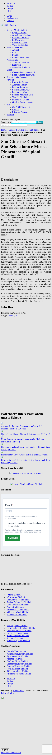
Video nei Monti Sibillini (17, 612)
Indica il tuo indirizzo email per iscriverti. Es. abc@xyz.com (21, 518)
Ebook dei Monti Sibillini (18, 635)
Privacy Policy (7, 693)
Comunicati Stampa (15, 607)
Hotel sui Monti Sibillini (17, 669)
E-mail (8, 505)
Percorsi (10, 80)
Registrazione (13, 18)
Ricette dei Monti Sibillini (18, 609)
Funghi (15, 55)
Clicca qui (12, 315)
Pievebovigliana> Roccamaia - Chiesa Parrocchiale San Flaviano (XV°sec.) (25, 461)
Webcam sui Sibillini (16, 597)
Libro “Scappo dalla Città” (23, 75)
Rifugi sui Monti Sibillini (17, 671)
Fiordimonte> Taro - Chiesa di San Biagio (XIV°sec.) (24, 455)
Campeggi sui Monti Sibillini (19, 664)
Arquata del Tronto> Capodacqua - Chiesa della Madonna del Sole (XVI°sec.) (22, 427)
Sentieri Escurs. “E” (21, 90)
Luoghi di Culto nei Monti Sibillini (24, 130)
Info (8, 104)
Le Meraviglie (18, 40)
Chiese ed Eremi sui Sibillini (19, 630)
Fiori (14, 52)
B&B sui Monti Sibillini (17, 661)
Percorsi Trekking (20, 87)
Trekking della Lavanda (17, 77)
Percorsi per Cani (19, 92)
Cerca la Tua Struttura (16, 651)
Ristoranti (16, 65)
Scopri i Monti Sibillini (17, 30)
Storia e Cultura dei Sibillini (19, 602)
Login (9, 15)
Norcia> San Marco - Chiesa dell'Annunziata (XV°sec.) (25, 434)
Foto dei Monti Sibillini (17, 614)
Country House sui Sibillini (19, 666)
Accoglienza (12, 60)
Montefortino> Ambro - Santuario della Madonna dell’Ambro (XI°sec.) (22, 440)
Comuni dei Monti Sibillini (18, 600)
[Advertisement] (26, 387)
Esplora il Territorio (20, 37)
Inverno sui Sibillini (20, 100)
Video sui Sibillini (20, 45)
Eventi (9, 70)
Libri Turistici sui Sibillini (18, 605)
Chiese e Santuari (19, 42)
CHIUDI (5, 750)
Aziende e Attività (14, 659)
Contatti (10, 20)
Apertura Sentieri (19, 85)
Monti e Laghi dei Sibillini (18, 640)
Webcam (10, 114)
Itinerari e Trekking (15, 638)
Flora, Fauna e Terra (15, 47)
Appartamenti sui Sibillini (18, 656)
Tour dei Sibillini (19, 97)
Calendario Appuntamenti (23, 72)
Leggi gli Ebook (19, 32)
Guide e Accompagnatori (23, 102)
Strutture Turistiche (20, 62)
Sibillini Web (18, 690)
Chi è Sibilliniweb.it (21, 107)
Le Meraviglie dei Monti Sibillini (21, 628)
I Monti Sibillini (14, 595)
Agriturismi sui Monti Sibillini (20, 654)
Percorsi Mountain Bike (22, 95)
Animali (15, 50)
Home (4, 130)
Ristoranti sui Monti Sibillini (19, 674)
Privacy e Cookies (20, 112)
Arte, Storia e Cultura (21, 35)
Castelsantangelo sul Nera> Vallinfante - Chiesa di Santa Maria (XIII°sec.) (25, 448)
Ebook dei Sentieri (20, 82)
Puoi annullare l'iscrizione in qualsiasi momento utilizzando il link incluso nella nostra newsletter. (23, 531)
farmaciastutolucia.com (11, 752)
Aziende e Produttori (21, 67)
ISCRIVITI (13, 538)
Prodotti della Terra (20, 57)
